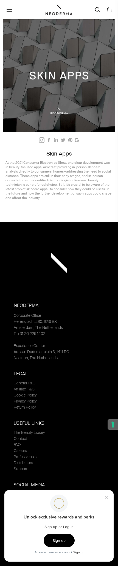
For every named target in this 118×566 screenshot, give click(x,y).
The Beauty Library (29, 432)
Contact (20, 438)
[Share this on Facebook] (49, 140)
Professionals (25, 456)
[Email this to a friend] (77, 140)
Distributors (23, 462)
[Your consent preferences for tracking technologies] (113, 424)
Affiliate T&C (24, 389)
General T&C (24, 383)
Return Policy (25, 407)
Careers (20, 450)
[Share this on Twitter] (63, 140)
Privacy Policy (25, 401)
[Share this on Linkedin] (56, 140)
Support (20, 468)
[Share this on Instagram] (41, 140)
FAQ (17, 444)
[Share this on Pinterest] (70, 140)
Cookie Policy (25, 395)
